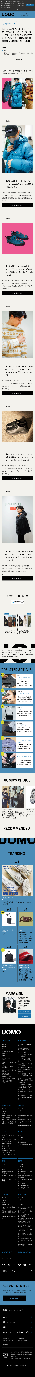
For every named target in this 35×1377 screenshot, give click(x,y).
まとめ (21, 930)
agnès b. (4, 934)
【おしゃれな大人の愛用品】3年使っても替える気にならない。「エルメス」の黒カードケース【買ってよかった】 (24, 763)
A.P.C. (3, 971)
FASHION (10, 650)
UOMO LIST (5, 809)
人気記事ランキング (9, 24)
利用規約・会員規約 (22, 1340)
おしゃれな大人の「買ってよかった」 (24, 678)
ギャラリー (6, 899)
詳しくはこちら (30, 4)
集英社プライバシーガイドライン (10, 1341)
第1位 (5, 50)
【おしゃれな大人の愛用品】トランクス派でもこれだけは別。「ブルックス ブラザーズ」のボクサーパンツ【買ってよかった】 (24, 683)
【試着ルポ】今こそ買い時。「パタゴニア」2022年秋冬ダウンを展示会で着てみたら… (18, 53)
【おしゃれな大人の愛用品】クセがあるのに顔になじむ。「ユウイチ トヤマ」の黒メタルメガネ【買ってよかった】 (24, 699)
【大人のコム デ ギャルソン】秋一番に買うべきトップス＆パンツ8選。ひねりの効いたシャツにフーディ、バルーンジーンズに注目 (24, 747)
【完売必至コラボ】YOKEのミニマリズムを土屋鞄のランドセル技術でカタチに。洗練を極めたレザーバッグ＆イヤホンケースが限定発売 (24, 713)
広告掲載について (7, 1344)
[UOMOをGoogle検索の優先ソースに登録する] (17, 602)
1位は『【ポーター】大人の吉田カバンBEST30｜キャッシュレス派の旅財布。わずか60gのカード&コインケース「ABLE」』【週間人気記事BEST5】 (24, 729)
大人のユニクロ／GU (25, 967)
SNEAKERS (5, 897)
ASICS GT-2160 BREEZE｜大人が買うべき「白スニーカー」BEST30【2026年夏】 (13, 814)
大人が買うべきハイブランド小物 (24, 741)
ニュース (20, 709)
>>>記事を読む (17, 205)
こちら (17, 1359)
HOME (3, 650)
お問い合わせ (21, 1338)
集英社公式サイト (7, 1338)
